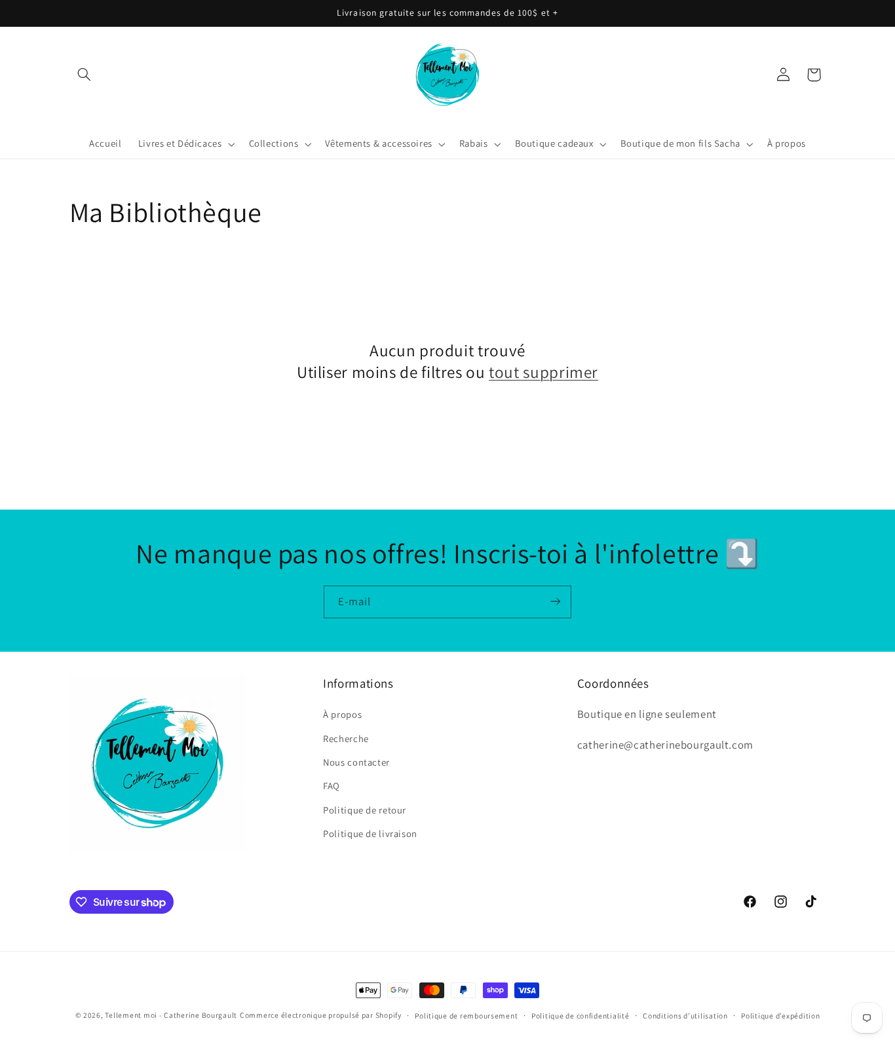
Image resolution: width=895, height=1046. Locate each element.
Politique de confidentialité (580, 1015)
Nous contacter (356, 762)
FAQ (331, 786)
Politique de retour (364, 810)
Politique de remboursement (466, 1015)
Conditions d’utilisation (685, 1015)
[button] (84, 75)
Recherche (346, 738)
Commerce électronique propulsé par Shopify (321, 1015)
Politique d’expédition (780, 1015)
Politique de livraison (370, 833)
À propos (342, 714)
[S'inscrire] (556, 602)
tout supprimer (543, 372)
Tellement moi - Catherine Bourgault (171, 1015)
